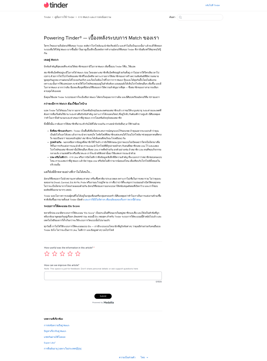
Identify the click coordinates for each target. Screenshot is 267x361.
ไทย (143, 357)
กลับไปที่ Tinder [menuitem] (212, 5)
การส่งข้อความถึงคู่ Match (56, 325)
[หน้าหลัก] (56, 7)
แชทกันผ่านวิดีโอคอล (54, 337)
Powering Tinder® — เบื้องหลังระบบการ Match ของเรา (101, 38)
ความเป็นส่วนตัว (127, 357)
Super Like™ (50, 343)
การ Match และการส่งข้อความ (94, 17)
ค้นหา (172, 17)
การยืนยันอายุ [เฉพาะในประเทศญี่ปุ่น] (62, 349)
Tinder (47, 17)
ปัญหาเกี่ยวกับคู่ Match (55, 331)
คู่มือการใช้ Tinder (65, 17)
